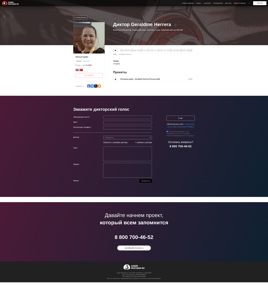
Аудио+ (198, 3)
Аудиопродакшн (188, 3)
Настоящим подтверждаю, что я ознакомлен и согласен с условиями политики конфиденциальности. (178, 133)
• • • (249, 3)
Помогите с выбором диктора (115, 142)
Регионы (78, 61)
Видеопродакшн (240, 3)
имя (174, 127)
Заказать (90, 75)
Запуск (260, 3)
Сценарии (207, 3)
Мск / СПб (86, 61)
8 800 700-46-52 (181, 146)
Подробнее (190, 135)
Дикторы (228, 3)
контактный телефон (185, 127)
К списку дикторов (80, 17)
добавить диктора (144, 142)
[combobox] (127, 137)
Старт (180, 118)
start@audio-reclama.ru (134, 248)
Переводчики (218, 3)
